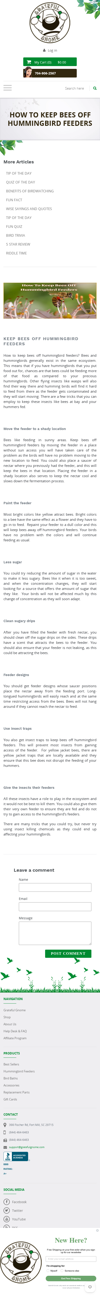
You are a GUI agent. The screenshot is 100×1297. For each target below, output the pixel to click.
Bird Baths (10, 1078)
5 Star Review (18, 244)
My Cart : (49, 62)
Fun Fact (14, 199)
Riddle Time (16, 253)
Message (26, 918)
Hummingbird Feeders (19, 1071)
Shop (7, 1017)
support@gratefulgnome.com (26, 1147)
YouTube (19, 1219)
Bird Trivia (15, 235)
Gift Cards (10, 1099)
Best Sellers (11, 1064)
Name (23, 879)
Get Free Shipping (71, 1278)
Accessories (11, 1085)
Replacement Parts (16, 1092)
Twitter (17, 1210)
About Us (9, 1024)
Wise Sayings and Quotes (29, 208)
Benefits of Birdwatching (30, 191)
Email (23, 898)
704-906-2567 (45, 73)
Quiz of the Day (20, 182)
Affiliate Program (15, 1038)
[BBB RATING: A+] (16, 1154)
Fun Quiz (14, 226)
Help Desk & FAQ (15, 1031)
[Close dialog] (97, 1230)
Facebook (19, 1202)
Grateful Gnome (14, 1010)
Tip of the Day (18, 173)
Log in (52, 50)
